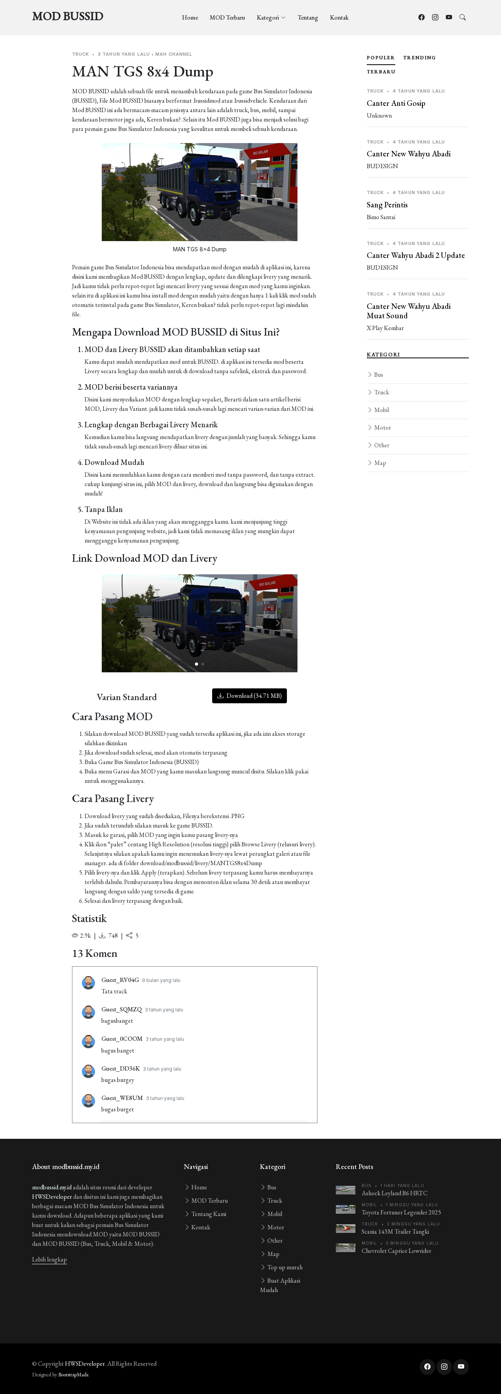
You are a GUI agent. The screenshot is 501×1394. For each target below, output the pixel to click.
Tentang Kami (208, 1214)
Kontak (339, 17)
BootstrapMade (73, 1374)
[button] (278, 623)
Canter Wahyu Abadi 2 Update (416, 255)
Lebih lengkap (49, 1259)
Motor (382, 427)
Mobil (381, 410)
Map (379, 463)
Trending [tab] (419, 57)
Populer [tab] (381, 57)
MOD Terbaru (227, 17)
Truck (381, 392)
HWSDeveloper (52, 1197)
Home (190, 17)
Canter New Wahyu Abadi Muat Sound (409, 311)
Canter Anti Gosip (396, 103)
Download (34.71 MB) (253, 696)
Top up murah (284, 1267)
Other (381, 445)
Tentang (307, 17)
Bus (378, 374)
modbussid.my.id (52, 1187)
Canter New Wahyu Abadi (409, 154)
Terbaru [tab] (381, 72)
